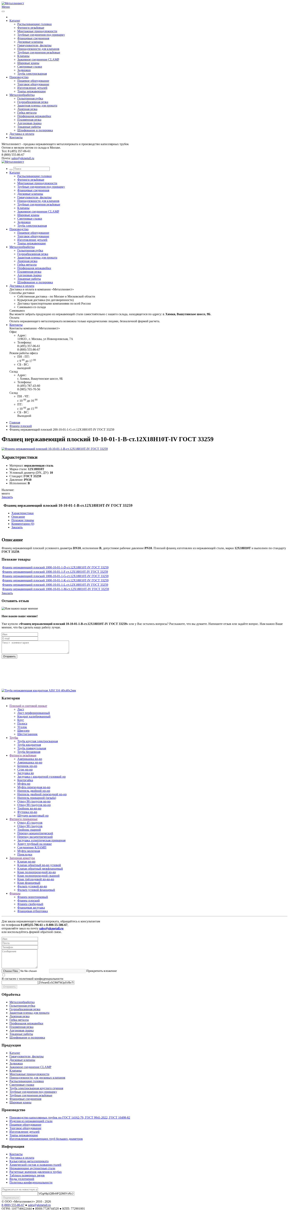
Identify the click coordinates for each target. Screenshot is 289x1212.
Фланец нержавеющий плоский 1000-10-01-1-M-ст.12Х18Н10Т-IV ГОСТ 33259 (55, 589)
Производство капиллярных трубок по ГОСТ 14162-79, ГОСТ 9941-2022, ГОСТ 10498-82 (69, 1117)
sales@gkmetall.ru (22, 158)
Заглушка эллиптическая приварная (41, 840)
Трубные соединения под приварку (41, 34)
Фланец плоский (20, 426)
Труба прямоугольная (31, 748)
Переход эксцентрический (35, 836)
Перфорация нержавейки (34, 116)
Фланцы (14, 893)
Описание (18, 516)
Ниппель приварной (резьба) (36, 797)
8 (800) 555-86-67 (13, 1205)
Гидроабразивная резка (32, 102)
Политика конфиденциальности (30, 1182)
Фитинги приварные (23, 819)
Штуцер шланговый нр (33, 815)
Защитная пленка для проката (37, 105)
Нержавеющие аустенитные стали (32, 1168)
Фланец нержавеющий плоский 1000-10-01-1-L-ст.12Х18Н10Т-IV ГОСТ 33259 (55, 584)
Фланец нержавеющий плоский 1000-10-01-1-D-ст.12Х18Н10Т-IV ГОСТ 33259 (55, 567)
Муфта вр (23, 783)
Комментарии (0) (22, 523)
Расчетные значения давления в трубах (35, 1171)
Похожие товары (22, 520)
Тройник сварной (29, 829)
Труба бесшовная (28, 751)
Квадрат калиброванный (34, 716)
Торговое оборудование (33, 84)
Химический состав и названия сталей (35, 1164)
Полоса (22, 723)
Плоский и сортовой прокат (28, 705)
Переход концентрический (35, 833)
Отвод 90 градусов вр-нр (34, 805)
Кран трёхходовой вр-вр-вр (35, 879)
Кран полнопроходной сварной (38, 875)
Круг (20, 720)
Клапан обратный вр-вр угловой (39, 865)
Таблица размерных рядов (27, 1175)
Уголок (22, 727)
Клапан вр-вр (26, 861)
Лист (20, 709)
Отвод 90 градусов (29, 826)
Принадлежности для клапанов (38, 49)
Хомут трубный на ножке (34, 843)
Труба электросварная (32, 73)
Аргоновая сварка (29, 123)
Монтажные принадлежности (37, 31)
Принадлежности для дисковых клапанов (37, 1077)
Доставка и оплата (21, 133)
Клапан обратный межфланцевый (40, 868)
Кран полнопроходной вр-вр (36, 872)
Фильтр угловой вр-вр (32, 886)
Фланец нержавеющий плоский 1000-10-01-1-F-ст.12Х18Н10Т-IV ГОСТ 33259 (55, 571)
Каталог (14, 20)
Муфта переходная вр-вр (33, 787)
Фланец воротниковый (32, 897)
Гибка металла (27, 112)
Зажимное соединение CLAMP (38, 59)
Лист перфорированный (33, 713)
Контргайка (25, 780)
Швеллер (23, 730)
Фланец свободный (30, 904)
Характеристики (22, 513)
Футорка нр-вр (27, 812)
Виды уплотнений (21, 1179)
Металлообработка (22, 95)
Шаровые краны (28, 63)
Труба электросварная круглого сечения (36, 1088)
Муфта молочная (28, 851)
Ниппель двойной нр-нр (33, 790)
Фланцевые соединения (33, 38)
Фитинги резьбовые (30, 27)
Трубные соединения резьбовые (38, 52)
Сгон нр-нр (25, 769)
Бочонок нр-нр (27, 766)
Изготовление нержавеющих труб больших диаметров (46, 1138)
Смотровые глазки (29, 66)
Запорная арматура (22, 858)
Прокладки (24, 854)
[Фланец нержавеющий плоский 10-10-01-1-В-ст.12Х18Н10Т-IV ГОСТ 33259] (55, 448)
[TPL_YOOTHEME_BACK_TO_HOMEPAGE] (13, 3)
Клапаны (23, 56)
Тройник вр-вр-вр (29, 808)
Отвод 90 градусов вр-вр (34, 801)
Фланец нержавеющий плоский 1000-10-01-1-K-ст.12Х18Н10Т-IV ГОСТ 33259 (55, 580)
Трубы (13, 737)
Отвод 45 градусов (29, 822)
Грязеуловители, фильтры (34, 45)
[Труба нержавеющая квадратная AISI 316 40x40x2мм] (39, 690)
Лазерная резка (27, 109)
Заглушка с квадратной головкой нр (41, 776)
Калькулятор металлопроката (29, 1161)
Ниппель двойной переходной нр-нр (42, 794)
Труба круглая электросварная (37, 741)
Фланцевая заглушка (31, 907)
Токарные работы (29, 126)
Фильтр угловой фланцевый (36, 890)
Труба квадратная (29, 744)
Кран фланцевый (28, 882)
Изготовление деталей (32, 87)
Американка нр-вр (29, 762)
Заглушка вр (25, 773)
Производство (19, 77)
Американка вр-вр (29, 759)
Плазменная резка (29, 119)
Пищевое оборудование (33, 80)
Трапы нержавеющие (31, 91)
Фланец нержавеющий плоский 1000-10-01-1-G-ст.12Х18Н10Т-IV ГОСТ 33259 (55, 576)
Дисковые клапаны (30, 41)
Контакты (16, 137)
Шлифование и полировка (35, 130)
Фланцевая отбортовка (32, 911)
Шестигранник (27, 734)
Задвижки (24, 70)
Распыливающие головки (34, 24)
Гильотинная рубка (30, 98)
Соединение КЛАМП (31, 847)
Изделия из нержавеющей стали (30, 1121)
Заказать (7, 497)
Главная (14, 422)
